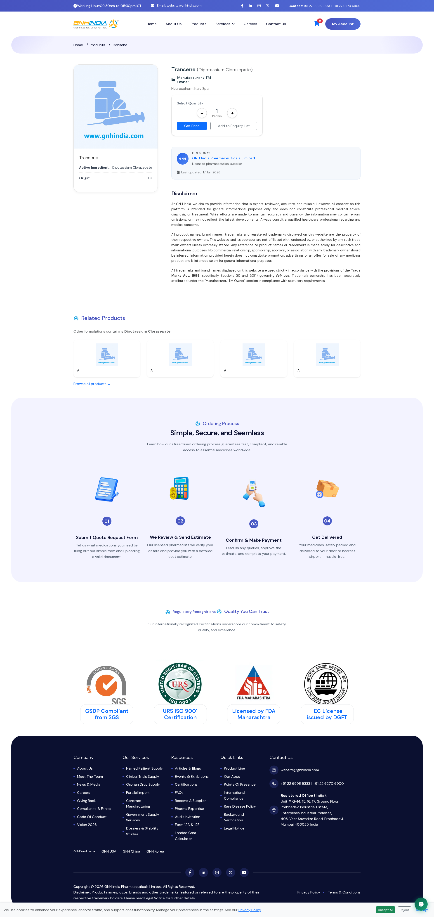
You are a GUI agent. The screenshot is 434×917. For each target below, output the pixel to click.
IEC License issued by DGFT (327, 714)
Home (151, 23)
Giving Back (86, 800)
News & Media (88, 784)
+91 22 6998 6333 (309, 6)
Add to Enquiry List (234, 125)
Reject (404, 910)
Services (222, 23)
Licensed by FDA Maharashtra (254, 714)
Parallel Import (138, 792)
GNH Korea (155, 851)
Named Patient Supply (144, 768)
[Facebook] (242, 5)
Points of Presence (240, 784)
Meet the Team (90, 776)
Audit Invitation (187, 816)
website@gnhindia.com (179, 5)
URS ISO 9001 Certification (180, 714)
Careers (250, 23)
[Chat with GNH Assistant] (421, 904)
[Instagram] (259, 5)
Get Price (192, 125)
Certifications (186, 784)
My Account (343, 23)
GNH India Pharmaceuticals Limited (223, 158)
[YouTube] (277, 5)
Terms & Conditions (344, 892)
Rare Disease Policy (240, 806)
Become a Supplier (190, 800)
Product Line (234, 768)
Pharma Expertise (189, 808)
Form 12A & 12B (187, 824)
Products (198, 23)
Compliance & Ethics (94, 808)
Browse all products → (92, 383)
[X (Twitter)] (268, 5)
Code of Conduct (92, 816)
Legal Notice (234, 828)
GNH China (131, 851)
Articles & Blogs (188, 768)
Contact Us (276, 23)
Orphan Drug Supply (143, 784)
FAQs (179, 792)
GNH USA (108, 851)
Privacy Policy (308, 892)
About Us (173, 23)
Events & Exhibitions (192, 776)
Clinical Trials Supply (142, 776)
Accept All (385, 910)
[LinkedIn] (250, 5)
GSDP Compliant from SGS (106, 714)
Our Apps (232, 776)
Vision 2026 (87, 824)
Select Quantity (190, 103)
